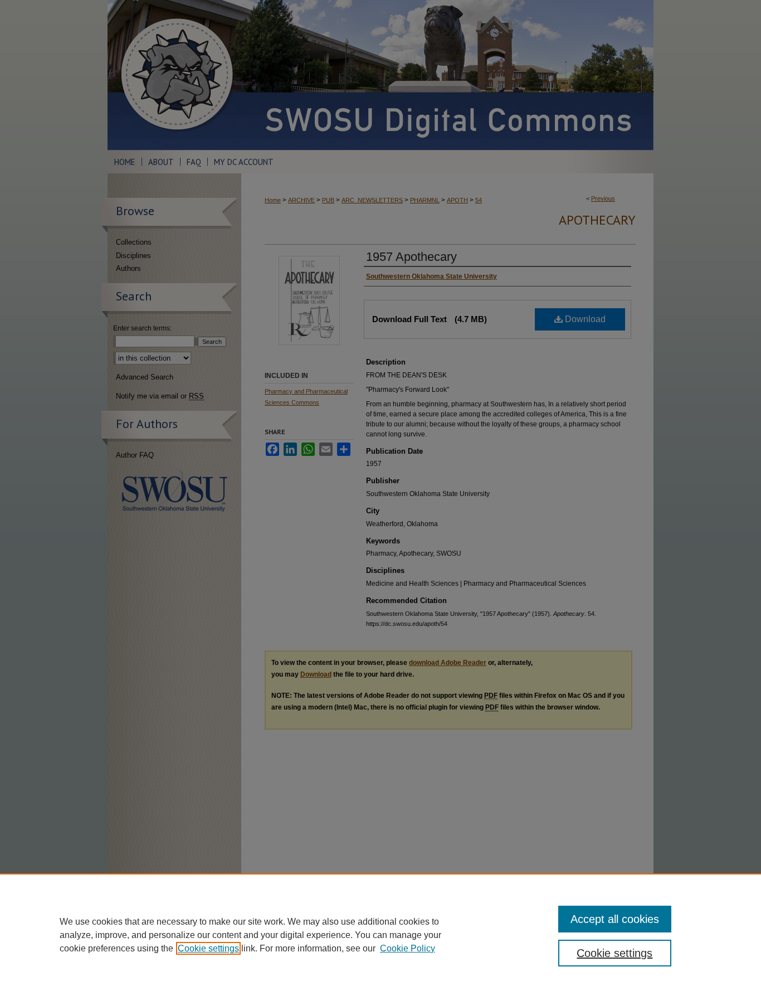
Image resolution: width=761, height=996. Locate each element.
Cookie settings (208, 948)
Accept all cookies (614, 919)
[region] (380, 934)
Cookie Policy (407, 948)
